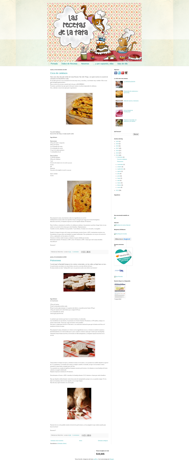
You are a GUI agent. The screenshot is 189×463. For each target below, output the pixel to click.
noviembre (120, 164)
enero (119, 187)
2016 (117, 150)
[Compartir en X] (86, 252)
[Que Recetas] (118, 276)
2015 (117, 153)
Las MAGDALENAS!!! (129, 81)
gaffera (96, 459)
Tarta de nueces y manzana (131, 101)
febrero (119, 185)
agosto (119, 171)
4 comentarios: (76, 435)
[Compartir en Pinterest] (90, 252)
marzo (119, 183)
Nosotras (85, 64)
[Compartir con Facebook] (88, 252)
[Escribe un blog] (84, 252)
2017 (117, 148)
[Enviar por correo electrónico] (82, 252)
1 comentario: (75, 251)
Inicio (80, 440)
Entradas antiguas (103, 440)
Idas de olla (122, 64)
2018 (117, 146)
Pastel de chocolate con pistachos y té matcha (130, 120)
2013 (117, 190)
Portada (54, 64)
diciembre (120, 157)
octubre (119, 166)
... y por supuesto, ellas (103, 64)
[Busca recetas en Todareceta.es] (120, 234)
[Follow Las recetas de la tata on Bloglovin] (122, 240)
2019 (117, 143)
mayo (119, 178)
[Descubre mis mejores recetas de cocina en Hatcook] (122, 225)
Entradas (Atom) (62, 443)
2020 (117, 141)
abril (118, 180)
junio (118, 176)
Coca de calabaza (58, 73)
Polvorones (55, 260)
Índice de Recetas (69, 64)
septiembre (120, 169)
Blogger (112, 459)
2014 (117, 155)
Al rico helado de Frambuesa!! (128, 111)
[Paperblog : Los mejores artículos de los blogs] (119, 272)
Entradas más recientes (57, 440)
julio (118, 173)
